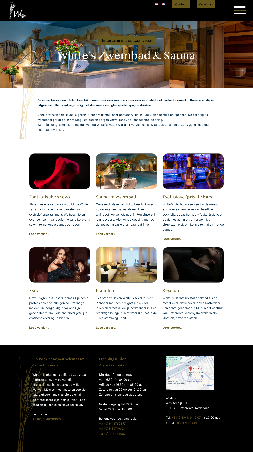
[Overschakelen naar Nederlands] (156, 3)
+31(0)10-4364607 (112, 434)
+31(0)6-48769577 (112, 423)
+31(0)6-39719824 (112, 428)
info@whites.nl (186, 422)
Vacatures (206, 4)
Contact (181, 4)
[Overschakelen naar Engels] (163, 3)
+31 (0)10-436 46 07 (186, 417)
